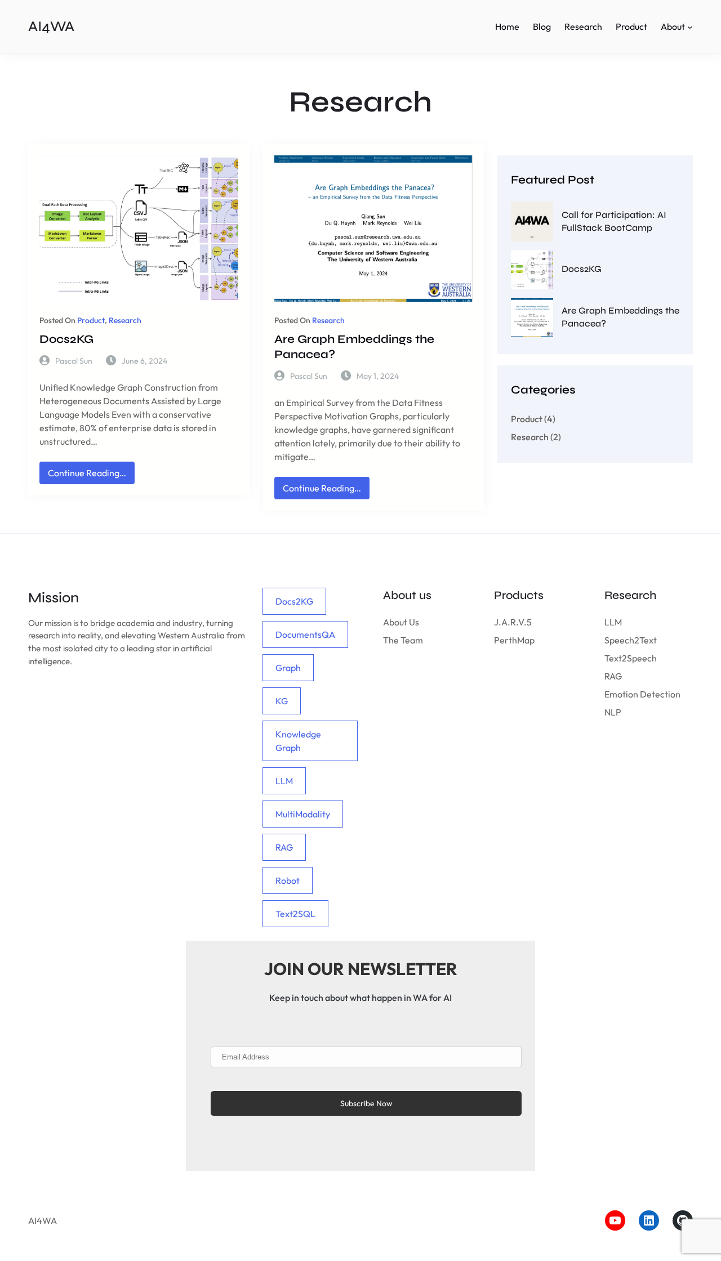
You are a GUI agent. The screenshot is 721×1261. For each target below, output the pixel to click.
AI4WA (51, 26)
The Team (403, 640)
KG (281, 700)
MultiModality (302, 814)
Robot (287, 880)
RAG (284, 847)
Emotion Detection (642, 694)
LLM (284, 780)
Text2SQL (295, 913)
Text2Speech (630, 658)
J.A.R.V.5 (513, 622)
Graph (288, 667)
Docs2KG (66, 339)
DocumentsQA (305, 634)
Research (125, 320)
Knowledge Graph (298, 740)
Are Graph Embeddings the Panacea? (354, 346)
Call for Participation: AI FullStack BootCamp (614, 221)
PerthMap (514, 640)
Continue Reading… (91, 475)
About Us (401, 622)
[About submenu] (690, 26)
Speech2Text (630, 640)
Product (91, 320)
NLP (612, 712)
